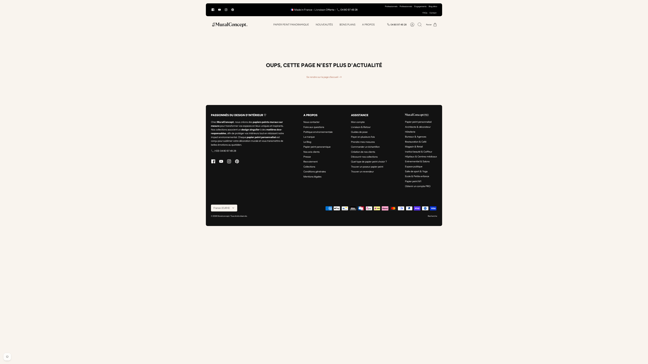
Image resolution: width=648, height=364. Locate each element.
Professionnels (391, 6)
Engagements (420, 6)
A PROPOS (368, 24)
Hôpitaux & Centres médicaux (421, 156)
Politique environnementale (318, 131)
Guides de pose (359, 131)
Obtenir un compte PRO (417, 186)
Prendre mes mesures (363, 141)
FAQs (425, 13)
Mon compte (358, 122)
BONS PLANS (347, 24)
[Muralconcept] (229, 24)
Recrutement (310, 161)
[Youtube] (219, 10)
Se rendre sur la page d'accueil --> (324, 77)
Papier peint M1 (413, 181)
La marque (309, 136)
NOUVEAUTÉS (324, 24)
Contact (432, 13)
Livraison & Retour (361, 127)
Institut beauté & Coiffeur (418, 151)
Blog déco (433, 6)
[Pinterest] (232, 10)
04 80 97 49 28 (398, 24)
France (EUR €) (221, 207)
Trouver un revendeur (362, 171)
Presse (307, 156)
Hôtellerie (410, 131)
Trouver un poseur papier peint (367, 166)
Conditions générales (314, 171)
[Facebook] (213, 10)
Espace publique (413, 166)
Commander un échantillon (365, 146)
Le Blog (307, 141)
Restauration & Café (415, 141)
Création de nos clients (363, 151)
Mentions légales (312, 176)
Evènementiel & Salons (417, 161)
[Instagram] (226, 10)
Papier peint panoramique (317, 146)
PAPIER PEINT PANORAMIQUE (291, 24)
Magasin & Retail (414, 146)
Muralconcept (224, 216)
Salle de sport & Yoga (416, 171)
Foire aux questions (313, 127)
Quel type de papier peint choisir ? (369, 161)
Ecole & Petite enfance (417, 176)
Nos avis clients (311, 151)
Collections (309, 166)
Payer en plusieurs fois (363, 136)
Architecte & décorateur (418, 126)
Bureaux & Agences (415, 136)
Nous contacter (311, 122)
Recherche (432, 216)
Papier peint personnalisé (418, 121)
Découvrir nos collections (364, 156)
